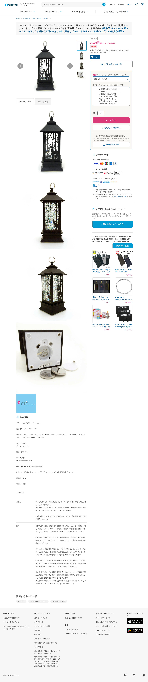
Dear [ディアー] (101, 630)
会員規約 (37, 634)
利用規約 (37, 630)
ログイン (112, 4)
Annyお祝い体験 (102, 634)
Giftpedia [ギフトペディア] (105, 622)
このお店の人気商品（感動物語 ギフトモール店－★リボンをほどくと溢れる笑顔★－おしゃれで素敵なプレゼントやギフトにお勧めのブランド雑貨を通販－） (112, 239)
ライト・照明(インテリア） (38, 601)
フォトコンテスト (71, 629)
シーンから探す (26, 12)
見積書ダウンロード (112, 145)
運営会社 (37, 622)
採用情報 (37, 647)
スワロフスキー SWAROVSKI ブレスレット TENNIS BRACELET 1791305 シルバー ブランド (123, 298)
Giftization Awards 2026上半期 (76, 634)
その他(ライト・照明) (58, 601)
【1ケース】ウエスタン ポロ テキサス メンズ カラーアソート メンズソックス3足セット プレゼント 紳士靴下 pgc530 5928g (100, 298)
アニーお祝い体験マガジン (105, 626)
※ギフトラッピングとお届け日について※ (108, 85)
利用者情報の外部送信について (45, 643)
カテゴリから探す (79, 12)
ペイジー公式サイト (120, 196)
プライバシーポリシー (42, 639)
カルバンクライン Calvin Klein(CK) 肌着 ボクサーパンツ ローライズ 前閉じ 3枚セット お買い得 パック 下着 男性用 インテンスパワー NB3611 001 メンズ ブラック (124, 326)
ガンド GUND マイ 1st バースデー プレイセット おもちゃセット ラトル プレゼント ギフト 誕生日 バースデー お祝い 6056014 (101, 326)
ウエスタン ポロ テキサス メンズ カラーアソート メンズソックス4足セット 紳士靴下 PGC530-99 (101, 271)
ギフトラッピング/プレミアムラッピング (109, 75)
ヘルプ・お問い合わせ (11, 622)
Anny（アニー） (102, 618)
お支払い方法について (11, 618)
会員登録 (121, 4)
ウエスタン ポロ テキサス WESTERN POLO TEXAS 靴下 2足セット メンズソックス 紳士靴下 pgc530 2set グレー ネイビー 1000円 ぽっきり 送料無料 (124, 271)
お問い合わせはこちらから (112, 224)
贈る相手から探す (52, 12)
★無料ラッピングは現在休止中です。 (108, 90)
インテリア (21, 601)
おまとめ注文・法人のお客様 (114, 12)
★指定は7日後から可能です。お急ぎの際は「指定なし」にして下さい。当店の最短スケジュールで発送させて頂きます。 (108, 98)
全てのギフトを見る (122, 246)
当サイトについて (40, 618)
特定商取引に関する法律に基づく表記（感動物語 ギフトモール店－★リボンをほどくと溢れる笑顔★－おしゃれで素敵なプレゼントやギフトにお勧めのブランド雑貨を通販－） (47, 661)
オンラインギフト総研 (42, 626)
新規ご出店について (72, 618)
